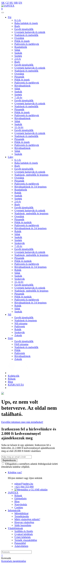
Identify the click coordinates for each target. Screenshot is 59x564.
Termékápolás (21, 516)
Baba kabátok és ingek (26, 23)
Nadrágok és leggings (25, 320)
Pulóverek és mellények (26, 44)
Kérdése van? (15, 472)
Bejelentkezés (9, 460)
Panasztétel (20, 543)
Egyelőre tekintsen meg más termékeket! (22, 422)
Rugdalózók (20, 47)
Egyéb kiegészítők (23, 29)
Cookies (18, 507)
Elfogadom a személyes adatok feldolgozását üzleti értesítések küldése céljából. (29, 465)
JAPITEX (13, 492)
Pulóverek (19, 326)
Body (17, 26)
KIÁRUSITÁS (16, 384)
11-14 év (18, 127)
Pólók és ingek (22, 41)
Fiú (9, 17)
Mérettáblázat (21, 513)
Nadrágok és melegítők (26, 35)
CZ (7, 2)
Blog (10, 381)
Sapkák (18, 53)
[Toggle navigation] (2, 12)
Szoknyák (19, 243)
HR (16, 2)
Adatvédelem (21, 546)
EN (20, 2)
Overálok (19, 38)
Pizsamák (19, 76)
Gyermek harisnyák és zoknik (29, 32)
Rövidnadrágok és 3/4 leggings (30, 186)
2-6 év (17, 58)
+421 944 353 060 (24, 486)
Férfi (10, 338)
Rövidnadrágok (22, 85)
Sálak (17, 50)
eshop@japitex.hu (23, 483)
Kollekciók (13, 375)
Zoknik (18, 335)
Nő (9, 314)
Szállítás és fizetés (23, 531)
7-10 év (18, 97)
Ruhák (17, 192)
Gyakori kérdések (23, 534)
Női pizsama (20, 323)
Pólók (17, 350)
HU (11, 2)
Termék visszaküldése (25, 540)
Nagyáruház (20, 504)
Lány (10, 157)
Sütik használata (22, 525)
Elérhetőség (20, 498)
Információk (14, 510)
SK (3, 2)
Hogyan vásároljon (24, 522)
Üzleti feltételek (22, 537)
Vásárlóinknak (15, 528)
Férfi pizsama (21, 344)
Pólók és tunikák (23, 222)
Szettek (18, 56)
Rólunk (12, 378)
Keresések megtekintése (13, 561)
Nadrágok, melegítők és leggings (31, 174)
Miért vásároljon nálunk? (27, 519)
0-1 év (17, 20)
